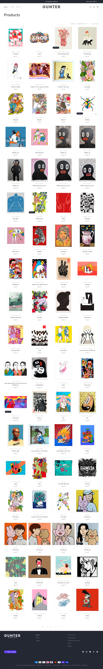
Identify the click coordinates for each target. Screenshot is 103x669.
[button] (6, 7)
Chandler (63, 284)
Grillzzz (39, 615)
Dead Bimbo (39, 385)
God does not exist (63, 582)
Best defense (39, 152)
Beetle (87, 119)
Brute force (15, 251)
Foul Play (63, 517)
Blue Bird (15, 218)
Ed (63, 418)
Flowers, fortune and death (39, 517)
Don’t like (16, 418)
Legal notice (84, 665)
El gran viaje (15, 451)
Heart (87, 615)
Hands (63, 615)
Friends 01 (87, 517)
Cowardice (63, 350)
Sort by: (73, 23)
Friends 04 (39, 549)
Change (87, 284)
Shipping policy (66, 665)
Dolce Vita (87, 385)
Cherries (39, 317)
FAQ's (69, 643)
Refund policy (40, 665)
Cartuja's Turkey (87, 251)
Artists (37, 637)
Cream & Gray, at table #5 (87, 350)
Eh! (87, 418)
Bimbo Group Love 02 (63, 185)
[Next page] (60, 626)
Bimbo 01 (63, 152)
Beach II (63, 119)
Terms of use (71, 635)
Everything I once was (63, 451)
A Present (16, 54)
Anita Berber (87, 54)
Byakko (39, 251)
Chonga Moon (15, 350)
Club (39, 350)
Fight (15, 484)
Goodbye (87, 582)
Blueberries (39, 218)
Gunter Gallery (23, 665)
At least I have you (63, 87)
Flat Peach (15, 517)
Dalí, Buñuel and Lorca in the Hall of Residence (16, 384)
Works (37, 635)
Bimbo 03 (16, 185)
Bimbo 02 (87, 152)
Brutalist (87, 218)
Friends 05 (63, 549)
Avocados (87, 87)
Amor (39, 54)
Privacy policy (72, 637)
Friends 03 (16, 549)
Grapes (16, 615)
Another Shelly (15, 87)
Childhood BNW (63, 317)
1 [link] (42, 626)
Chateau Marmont (15, 317)
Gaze (15, 582)
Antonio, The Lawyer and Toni (39, 87)
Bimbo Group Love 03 (87, 185)
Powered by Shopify (31, 665)
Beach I (39, 119)
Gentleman (39, 582)
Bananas (15, 119)
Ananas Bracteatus (63, 54)
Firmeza (87, 484)
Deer (63, 385)
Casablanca (15, 284)
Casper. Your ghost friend (39, 284)
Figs (39, 484)
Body (63, 218)
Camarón (63, 251)
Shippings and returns (74, 640)
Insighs (38, 640)
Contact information (75, 665)
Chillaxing (87, 317)
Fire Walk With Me (63, 484)
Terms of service (57, 665)
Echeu (39, 418)
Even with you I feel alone (40, 451)
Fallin (87, 451)
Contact (70, 646)
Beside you (15, 152)
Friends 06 (87, 549)
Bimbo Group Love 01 (39, 185)
